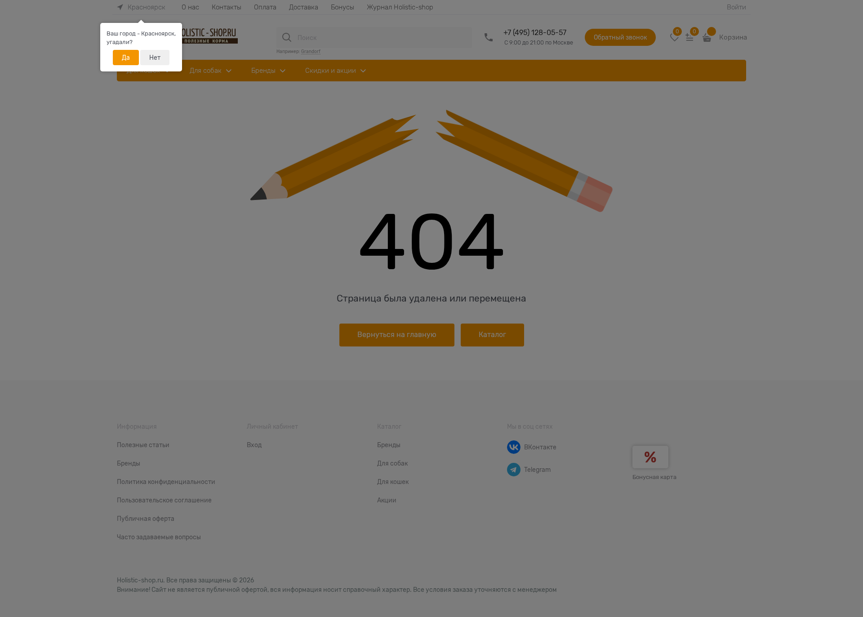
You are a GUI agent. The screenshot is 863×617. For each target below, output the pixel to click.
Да (126, 57)
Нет (154, 57)
